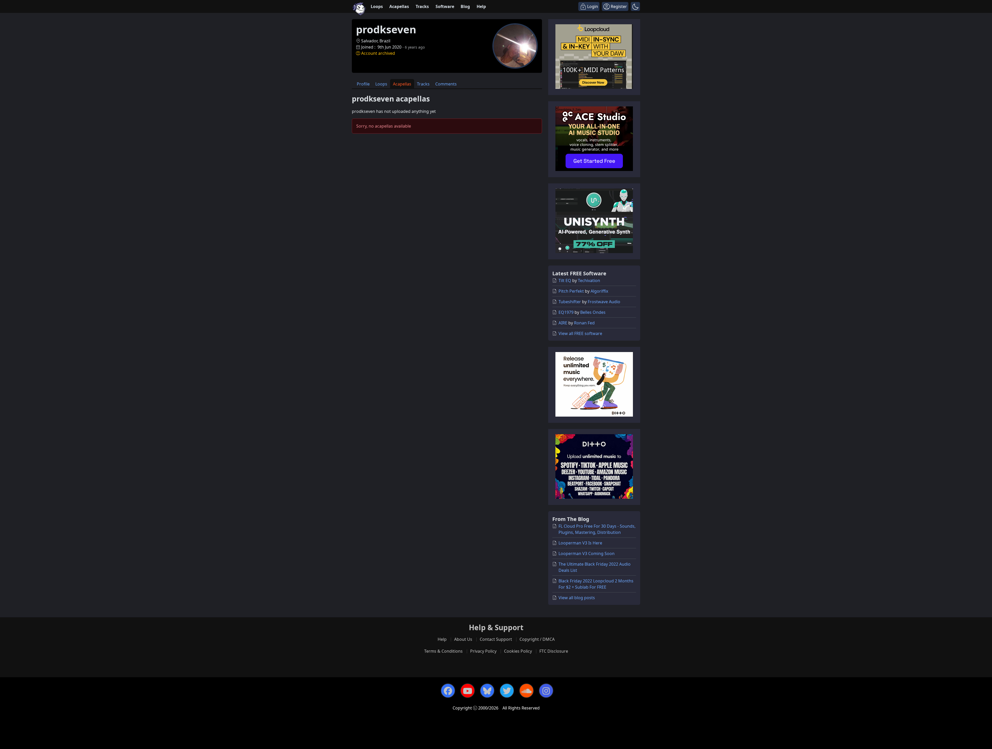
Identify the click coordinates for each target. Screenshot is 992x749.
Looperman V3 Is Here (580, 543)
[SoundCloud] (526, 690)
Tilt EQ (565, 280)
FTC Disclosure (553, 651)
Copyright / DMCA (537, 639)
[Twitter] (507, 690)
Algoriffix (599, 291)
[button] (635, 6)
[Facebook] (448, 690)
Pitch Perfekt (571, 291)
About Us (463, 639)
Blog (465, 6)
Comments (446, 84)
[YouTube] (467, 690)
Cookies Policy (518, 651)
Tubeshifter (570, 302)
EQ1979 (566, 312)
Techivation (589, 280)
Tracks (422, 6)
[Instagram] (546, 690)
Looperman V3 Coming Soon (587, 553)
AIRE (563, 323)
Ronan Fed (584, 323)
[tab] (363, 84)
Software (445, 6)
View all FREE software (580, 333)
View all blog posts (577, 597)
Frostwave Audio (604, 302)
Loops (377, 6)
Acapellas (399, 6)
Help (481, 6)
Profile (363, 84)
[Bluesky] (487, 690)
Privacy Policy (483, 651)
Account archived (378, 53)
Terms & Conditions (443, 651)
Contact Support (496, 639)
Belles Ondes (593, 312)
